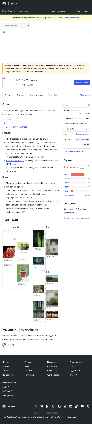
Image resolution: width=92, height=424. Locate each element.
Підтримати (76, 370)
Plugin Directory (8, 11)
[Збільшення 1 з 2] (26, 227)
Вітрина (28, 362)
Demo (8, 119)
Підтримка (85, 95)
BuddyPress (8, 395)
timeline (86, 144)
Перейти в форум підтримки (76, 218)
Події (72, 366)
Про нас (6, 362)
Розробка (52, 95)
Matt (5, 387)
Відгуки (20, 95)
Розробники (52, 370)
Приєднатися (76, 362)
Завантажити (82, 82)
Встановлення (36, 95)
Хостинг (6, 370)
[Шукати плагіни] (27, 25)
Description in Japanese (16, 127)
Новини (5, 366)
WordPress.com (10, 382)
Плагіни (28, 370)
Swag (73, 375)
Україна (11, 406)
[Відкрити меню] (88, 3)
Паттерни (29, 375)
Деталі (8, 95)
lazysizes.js (11, 167)
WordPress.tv (54, 375)
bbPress (7, 391)
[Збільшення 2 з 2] (56, 227)
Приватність (8, 375)
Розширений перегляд (73, 151)
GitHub (9, 123)
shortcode (85, 140)
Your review (68, 195)
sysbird (30, 84)
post (77, 140)
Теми (27, 366)
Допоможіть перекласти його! (67, 18)
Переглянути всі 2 (83, 134)
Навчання (51, 362)
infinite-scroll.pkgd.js (15, 160)
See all (87, 195)
